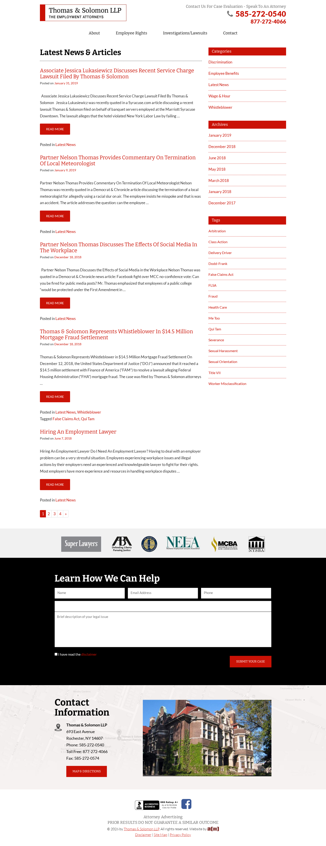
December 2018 (222, 146)
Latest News (65, 144)
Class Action (218, 242)
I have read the (77, 654)
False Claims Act (66, 418)
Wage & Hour (219, 96)
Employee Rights (131, 33)
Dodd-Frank (217, 263)
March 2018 (218, 180)
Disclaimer (143, 834)
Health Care (217, 307)
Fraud (213, 296)
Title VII (214, 373)
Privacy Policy (180, 834)
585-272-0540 (261, 13)
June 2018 (217, 158)
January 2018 (219, 191)
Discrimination (220, 62)
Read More (55, 129)
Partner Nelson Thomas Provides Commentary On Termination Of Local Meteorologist (118, 160)
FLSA (212, 285)
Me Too (214, 318)
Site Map (160, 834)
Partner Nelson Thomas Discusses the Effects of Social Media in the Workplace (118, 247)
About (94, 33)
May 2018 (217, 169)
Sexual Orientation (222, 361)
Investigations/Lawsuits (185, 33)
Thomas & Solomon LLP (141, 829)
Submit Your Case (250, 661)
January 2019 (219, 135)
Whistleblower (89, 412)
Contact (230, 33)
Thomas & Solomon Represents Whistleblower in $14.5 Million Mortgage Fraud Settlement (116, 334)
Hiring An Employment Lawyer (78, 432)
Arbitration (217, 231)
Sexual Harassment (223, 351)
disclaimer (89, 654)
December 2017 (222, 203)
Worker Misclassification (227, 383)
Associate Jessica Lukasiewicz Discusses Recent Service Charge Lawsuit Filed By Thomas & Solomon (117, 73)
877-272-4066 (268, 21)
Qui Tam (87, 418)
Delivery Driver (220, 252)
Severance (216, 340)
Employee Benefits (223, 73)
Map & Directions (87, 771)
